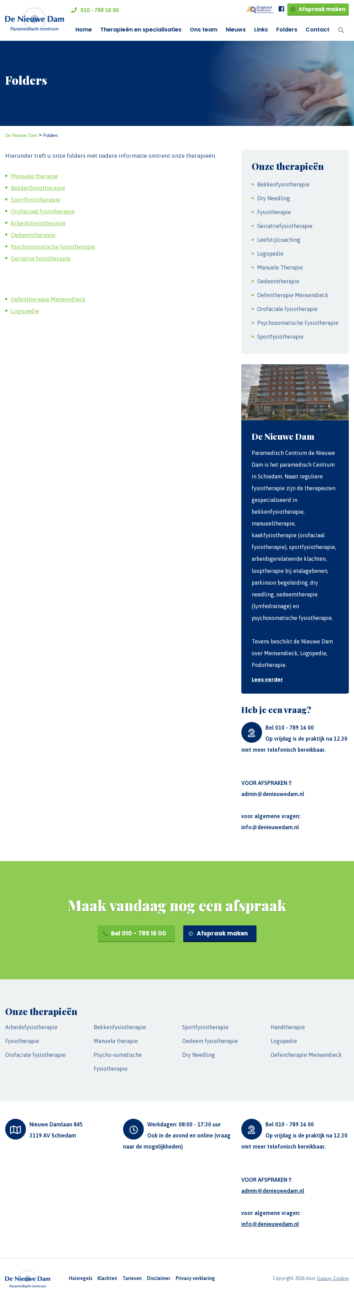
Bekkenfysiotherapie (38, 187)
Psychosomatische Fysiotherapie (297, 323)
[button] (341, 29)
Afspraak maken (321, 9)
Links (261, 30)
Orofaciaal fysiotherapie (43, 211)
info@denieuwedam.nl (270, 827)
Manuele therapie (34, 176)
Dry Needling (273, 198)
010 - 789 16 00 (99, 10)
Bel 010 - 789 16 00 (138, 933)
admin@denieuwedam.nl (272, 794)
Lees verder (267, 679)
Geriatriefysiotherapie (285, 226)
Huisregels (80, 1278)
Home (83, 30)
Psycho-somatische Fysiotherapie (118, 1062)
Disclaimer (158, 1278)
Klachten (107, 1278)
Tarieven (132, 1278)
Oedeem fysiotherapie (210, 1041)
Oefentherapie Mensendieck (48, 299)
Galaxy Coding (333, 1278)
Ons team (203, 30)
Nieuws (236, 30)
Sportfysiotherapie (35, 199)
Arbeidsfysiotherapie (38, 223)
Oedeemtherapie (33, 234)
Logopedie (25, 311)
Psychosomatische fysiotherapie (53, 246)
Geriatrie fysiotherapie (41, 258)
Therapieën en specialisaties (140, 30)
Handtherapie (288, 1027)
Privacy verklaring (195, 1278)
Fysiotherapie (274, 212)
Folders (286, 30)
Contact (317, 30)
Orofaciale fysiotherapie (287, 309)
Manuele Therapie (280, 267)
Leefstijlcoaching (278, 240)
